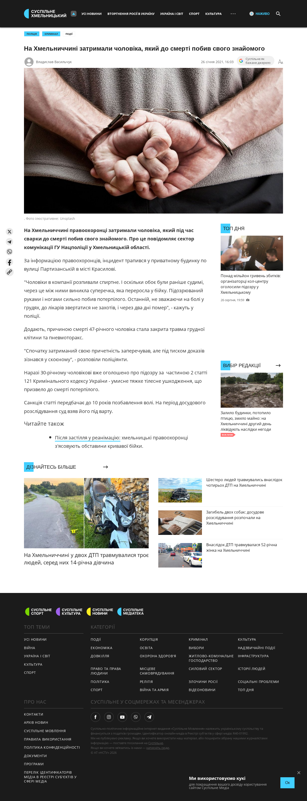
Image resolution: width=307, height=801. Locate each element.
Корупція (149, 639)
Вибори (196, 648)
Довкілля (100, 656)
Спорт (194, 14)
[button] (9, 231)
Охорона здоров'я (158, 656)
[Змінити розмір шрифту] (280, 62)
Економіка (101, 648)
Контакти (33, 714)
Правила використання (47, 739)
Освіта (146, 648)
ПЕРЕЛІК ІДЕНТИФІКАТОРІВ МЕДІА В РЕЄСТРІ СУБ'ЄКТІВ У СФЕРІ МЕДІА (50, 776)
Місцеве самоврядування (157, 670)
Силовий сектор (205, 668)
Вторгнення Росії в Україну (130, 14)
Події (68, 34)
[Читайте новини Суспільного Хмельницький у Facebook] (95, 717)
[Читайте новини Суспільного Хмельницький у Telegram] (149, 717)
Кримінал (198, 639)
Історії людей (252, 668)
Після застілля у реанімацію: (87, 437)
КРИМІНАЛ (51, 34)
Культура (213, 14)
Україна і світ (171, 14)
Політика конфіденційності (52, 747)
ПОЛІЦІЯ (32, 34)
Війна (29, 648)
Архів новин (36, 722)
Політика (100, 681)
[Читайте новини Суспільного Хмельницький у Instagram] (109, 717)
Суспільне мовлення (45, 731)
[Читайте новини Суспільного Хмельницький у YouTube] (122, 717)
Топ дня (246, 689)
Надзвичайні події (256, 648)
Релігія (146, 681)
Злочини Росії (203, 681)
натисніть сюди (157, 748)
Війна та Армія (154, 689)
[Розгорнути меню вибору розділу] (74, 14)
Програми (34, 764)
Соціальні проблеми (258, 681)
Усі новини (92, 14)
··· (233, 13)
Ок (287, 783)
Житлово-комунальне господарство (211, 658)
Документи (35, 755)
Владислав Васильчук (54, 62)
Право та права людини (106, 670)
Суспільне (155, 743)
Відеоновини (202, 689)
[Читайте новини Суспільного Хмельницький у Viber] (136, 717)
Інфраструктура (253, 656)
